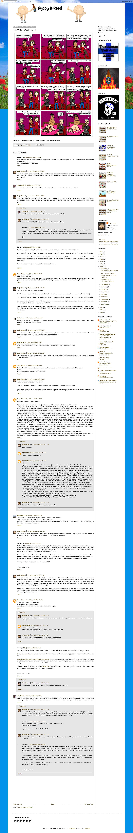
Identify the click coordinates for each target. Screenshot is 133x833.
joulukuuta (104, 268)
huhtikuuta (104, 296)
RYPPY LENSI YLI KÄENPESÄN (108, 244)
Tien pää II (102, 359)
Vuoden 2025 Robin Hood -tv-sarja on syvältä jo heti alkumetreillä (107, 337)
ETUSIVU (102, 239)
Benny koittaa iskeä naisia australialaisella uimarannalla (33, 659)
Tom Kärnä (20, 185)
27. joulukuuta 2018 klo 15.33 (34, 365)
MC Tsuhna (103, 352)
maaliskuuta (104, 299)
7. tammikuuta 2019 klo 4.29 (40, 635)
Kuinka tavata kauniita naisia (25, 654)
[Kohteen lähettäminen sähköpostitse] (36, 145)
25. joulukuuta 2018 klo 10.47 (40, 219)
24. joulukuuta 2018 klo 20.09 (36, 171)
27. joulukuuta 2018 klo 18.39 (36, 379)
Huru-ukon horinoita (106, 368)
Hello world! (103, 344)
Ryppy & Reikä (50, 8)
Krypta (102, 330)
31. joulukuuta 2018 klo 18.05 (34, 600)
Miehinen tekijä (104, 357)
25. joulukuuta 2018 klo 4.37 (34, 273)
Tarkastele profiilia (103, 235)
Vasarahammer (104, 347)
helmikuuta (104, 301)
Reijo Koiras (21, 171)
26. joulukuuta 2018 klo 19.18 (36, 353)
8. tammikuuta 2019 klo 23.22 (37, 744)
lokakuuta (104, 287)
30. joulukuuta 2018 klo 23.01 (32, 543)
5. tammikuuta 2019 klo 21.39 (40, 734)
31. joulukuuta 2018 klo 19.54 (32, 648)
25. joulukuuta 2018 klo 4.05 (32, 247)
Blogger (87, 828)
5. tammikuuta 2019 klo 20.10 (37, 721)
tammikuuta (104, 304)
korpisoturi (20, 342)
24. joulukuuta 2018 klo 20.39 (36, 196)
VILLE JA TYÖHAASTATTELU (112, 155)
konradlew (72, 828)
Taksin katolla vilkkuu (105, 373)
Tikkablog (103, 376)
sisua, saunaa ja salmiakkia (108, 380)
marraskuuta (105, 284)
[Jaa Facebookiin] (41, 145)
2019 (101, 264)
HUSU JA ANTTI (111, 182)
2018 (101, 266)
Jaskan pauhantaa (105, 326)
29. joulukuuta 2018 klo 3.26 (38, 460)
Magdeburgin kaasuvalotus (107, 349)
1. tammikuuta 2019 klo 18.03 (40, 683)
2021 (101, 259)
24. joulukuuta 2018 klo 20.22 (33, 185)
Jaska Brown (21, 515)
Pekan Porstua (104, 362)
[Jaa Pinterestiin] (43, 145)
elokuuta (103, 291)
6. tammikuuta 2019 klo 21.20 (39, 625)
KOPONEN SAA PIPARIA (108, 273)
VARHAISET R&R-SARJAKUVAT (108, 242)
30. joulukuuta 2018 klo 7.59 (34, 515)
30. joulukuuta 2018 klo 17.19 (40, 502)
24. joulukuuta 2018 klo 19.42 (32, 157)
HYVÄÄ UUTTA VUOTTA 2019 (111, 191)
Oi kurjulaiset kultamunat (107, 334)
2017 (101, 307)
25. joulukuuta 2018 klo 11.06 (36, 288)
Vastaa (19, 165)
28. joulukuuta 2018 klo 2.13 (34, 399)
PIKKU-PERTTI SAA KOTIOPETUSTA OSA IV (112, 211)
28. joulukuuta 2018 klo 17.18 (40, 444)
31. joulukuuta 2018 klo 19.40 (40, 615)
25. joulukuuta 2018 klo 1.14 (37, 211)
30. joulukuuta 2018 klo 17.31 (36, 531)
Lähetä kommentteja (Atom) (24, 807)
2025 (101, 251)
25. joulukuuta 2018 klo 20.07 (36, 330)
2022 (101, 256)
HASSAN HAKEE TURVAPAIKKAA (111, 128)
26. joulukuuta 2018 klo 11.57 (33, 342)
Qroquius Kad (26, 625)
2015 (101, 312)
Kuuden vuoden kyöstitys (106, 377)
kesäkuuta (104, 294)
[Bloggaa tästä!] (37, 145)
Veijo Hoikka (21, 273)
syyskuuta (104, 289)
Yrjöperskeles (21, 318)
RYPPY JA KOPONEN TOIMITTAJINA (111, 174)
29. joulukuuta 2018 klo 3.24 (38, 452)
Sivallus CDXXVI (104, 327)
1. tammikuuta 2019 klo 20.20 (40, 709)
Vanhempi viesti (88, 804)
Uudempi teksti (17, 804)
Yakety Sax (46, 666)
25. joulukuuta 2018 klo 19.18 (34, 318)
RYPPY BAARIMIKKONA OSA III (111, 165)
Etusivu (53, 804)
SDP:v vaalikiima (104, 331)
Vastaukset (22, 208)
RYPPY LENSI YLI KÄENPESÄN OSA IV (107, 280)
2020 (101, 261)
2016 (101, 309)
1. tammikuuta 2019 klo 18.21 (33, 695)
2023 (101, 254)
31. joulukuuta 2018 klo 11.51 (36, 575)
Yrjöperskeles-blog (105, 320)
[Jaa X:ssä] (39, 145)
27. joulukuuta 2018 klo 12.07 (37, 227)
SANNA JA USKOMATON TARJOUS (111, 147)
